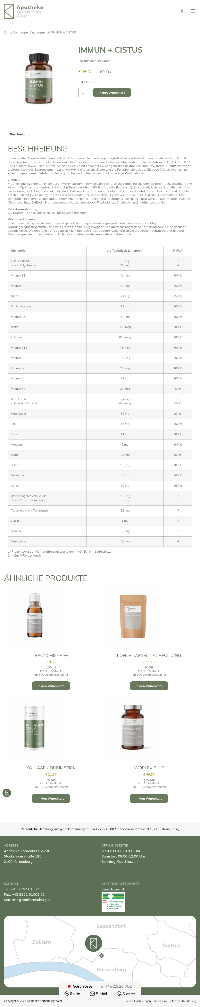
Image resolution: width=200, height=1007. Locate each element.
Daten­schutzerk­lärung (182, 1001)
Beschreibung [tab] (20, 134)
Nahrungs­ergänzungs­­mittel (31, 32)
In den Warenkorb (111, 93)
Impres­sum (160, 1001)
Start (7, 32)
